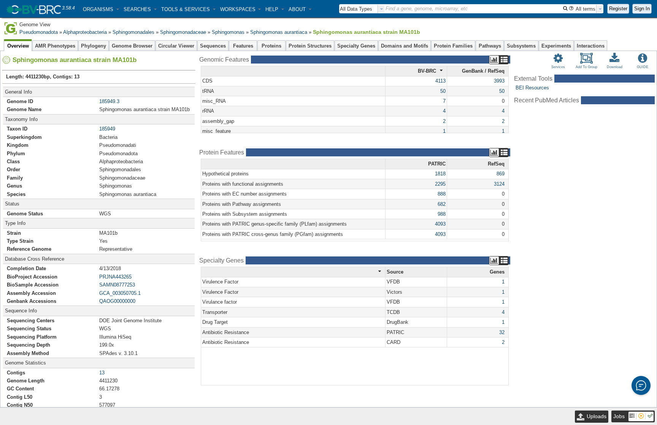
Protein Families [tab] (453, 46)
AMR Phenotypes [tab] (55, 46)
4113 (440, 81)
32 (502, 332)
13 (102, 373)
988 (442, 214)
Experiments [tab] (556, 46)
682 (442, 204)
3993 (499, 81)
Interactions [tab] (591, 46)
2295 (440, 184)
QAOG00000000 (117, 301)
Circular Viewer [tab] (176, 46)
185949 (107, 129)
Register (618, 8)
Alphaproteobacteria (85, 32)
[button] (101, 9)
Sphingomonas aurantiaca (278, 32)
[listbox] (362, 9)
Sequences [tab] (213, 46)
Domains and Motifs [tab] (404, 46)
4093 (440, 224)
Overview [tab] (18, 46)
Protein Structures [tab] (310, 46)
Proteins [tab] (271, 46)
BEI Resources (532, 88)
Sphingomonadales (133, 32)
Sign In (642, 8)
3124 (499, 184)
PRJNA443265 (115, 277)
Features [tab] (243, 46)
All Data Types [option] (356, 9)
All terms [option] (585, 9)
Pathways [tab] (490, 46)
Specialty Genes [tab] (356, 46)
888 (442, 194)
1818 (440, 174)
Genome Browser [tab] (132, 46)
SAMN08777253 (117, 285)
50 (443, 91)
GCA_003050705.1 (120, 293)
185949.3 (109, 101)
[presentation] (381, 9)
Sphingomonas (228, 32)
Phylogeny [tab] (93, 46)
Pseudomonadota (38, 32)
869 (501, 174)
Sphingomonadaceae (183, 32)
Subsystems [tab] (521, 46)
